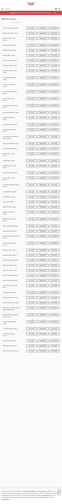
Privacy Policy (43, 491)
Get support (54, 28)
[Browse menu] (59, 9)
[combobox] (28, 9)
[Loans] (55, 9)
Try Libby (12, 13)
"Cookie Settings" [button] (46, 495)
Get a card (31, 28)
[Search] (2, 9)
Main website (43, 28)
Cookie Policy (6, 499)
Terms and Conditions (30, 491)
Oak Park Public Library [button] (9, 255)
